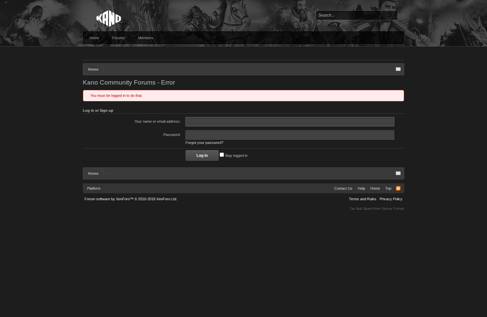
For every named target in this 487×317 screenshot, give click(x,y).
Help (361, 188)
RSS (398, 188)
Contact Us (343, 188)
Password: (172, 135)
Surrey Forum (393, 209)
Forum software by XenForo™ (130, 199)
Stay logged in (235, 156)
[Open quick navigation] (398, 69)
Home (94, 38)
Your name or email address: (158, 121)
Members (145, 38)
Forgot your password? (204, 143)
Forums (118, 38)
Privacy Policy (391, 199)
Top (388, 188)
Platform (93, 188)
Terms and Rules (362, 199)
